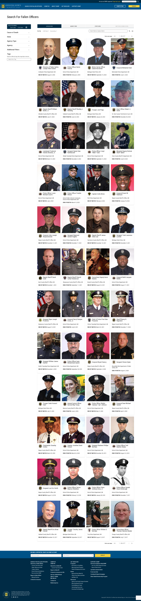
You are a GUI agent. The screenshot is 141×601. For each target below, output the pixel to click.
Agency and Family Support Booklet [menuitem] (80, 581)
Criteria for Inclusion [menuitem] (36, 579)
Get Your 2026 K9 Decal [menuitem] (56, 574)
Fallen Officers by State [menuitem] (37, 567)
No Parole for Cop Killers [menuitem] (77, 565)
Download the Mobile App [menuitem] (77, 589)
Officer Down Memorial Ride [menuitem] (78, 575)
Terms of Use (128, 597)
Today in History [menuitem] (35, 569)
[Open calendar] (26, 27)
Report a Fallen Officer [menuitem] (36, 575)
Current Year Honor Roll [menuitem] (37, 565)
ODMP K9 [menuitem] (53, 563)
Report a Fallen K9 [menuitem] (55, 570)
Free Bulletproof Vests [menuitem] (77, 585)
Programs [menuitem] (73, 563)
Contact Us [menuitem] (53, 580)
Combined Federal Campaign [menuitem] (98, 574)
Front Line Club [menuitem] (94, 572)
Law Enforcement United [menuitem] (96, 569)
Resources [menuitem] (73, 579)
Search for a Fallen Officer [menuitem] (37, 563)
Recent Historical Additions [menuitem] (38, 571)
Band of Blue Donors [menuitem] (96, 567)
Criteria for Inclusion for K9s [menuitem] (57, 572)
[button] (19, 32)
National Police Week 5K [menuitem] (77, 573)
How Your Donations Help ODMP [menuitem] (98, 563)
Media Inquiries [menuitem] (54, 582)
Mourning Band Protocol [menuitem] (77, 583)
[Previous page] (128, 36)
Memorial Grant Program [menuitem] (77, 567)
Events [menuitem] (72, 571)
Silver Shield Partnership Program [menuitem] (99, 576)
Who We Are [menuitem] (53, 578)
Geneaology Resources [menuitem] (77, 587)
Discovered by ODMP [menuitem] (36, 573)
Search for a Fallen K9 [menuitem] (56, 565)
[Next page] (131, 36)
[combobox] (19, 59)
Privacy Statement (134, 597)
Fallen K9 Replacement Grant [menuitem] (78, 569)
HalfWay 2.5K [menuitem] (75, 577)
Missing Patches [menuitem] (35, 577)
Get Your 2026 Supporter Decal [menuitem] (99, 565)
